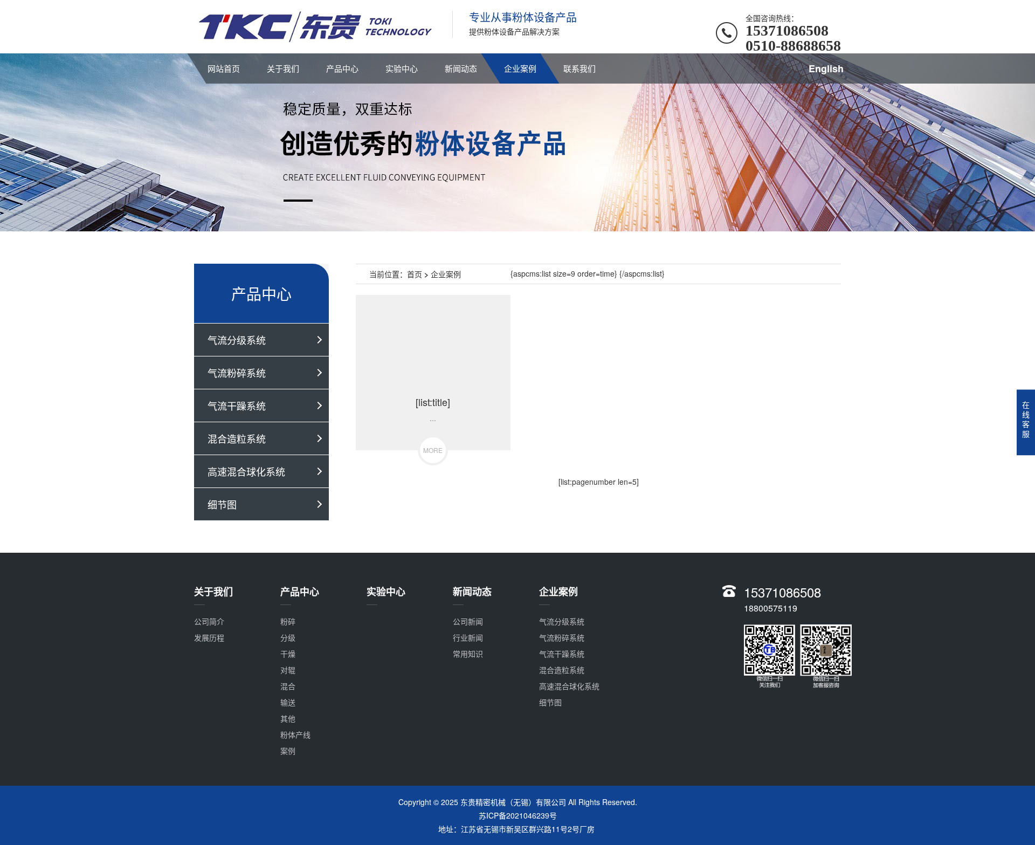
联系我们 (579, 68)
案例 (287, 750)
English (826, 68)
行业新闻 (468, 637)
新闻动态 (461, 68)
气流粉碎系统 (237, 373)
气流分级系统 (237, 340)
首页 (414, 274)
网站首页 (224, 68)
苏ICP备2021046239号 (518, 815)
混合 (287, 686)
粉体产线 (295, 734)
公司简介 (209, 621)
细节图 (222, 504)
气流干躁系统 (237, 406)
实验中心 (401, 68)
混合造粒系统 (237, 438)
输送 (287, 702)
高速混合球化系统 (246, 471)
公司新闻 (468, 621)
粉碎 (287, 621)
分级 (287, 637)
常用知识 (468, 653)
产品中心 (342, 68)
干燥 (287, 653)
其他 (287, 718)
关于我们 (283, 68)
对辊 (287, 669)
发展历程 (209, 637)
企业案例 (520, 68)
